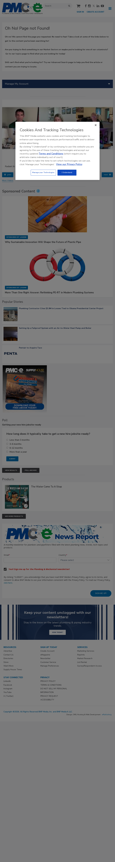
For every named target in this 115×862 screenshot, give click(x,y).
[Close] (96, 125)
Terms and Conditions (51, 153)
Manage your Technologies (43, 172)
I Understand (67, 172)
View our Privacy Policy (69, 164)
